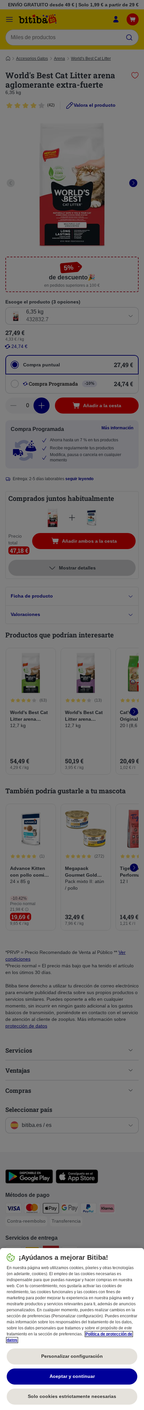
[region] (72, 1329)
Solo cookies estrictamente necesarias (72, 1396)
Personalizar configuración (72, 1356)
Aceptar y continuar (72, 1376)
